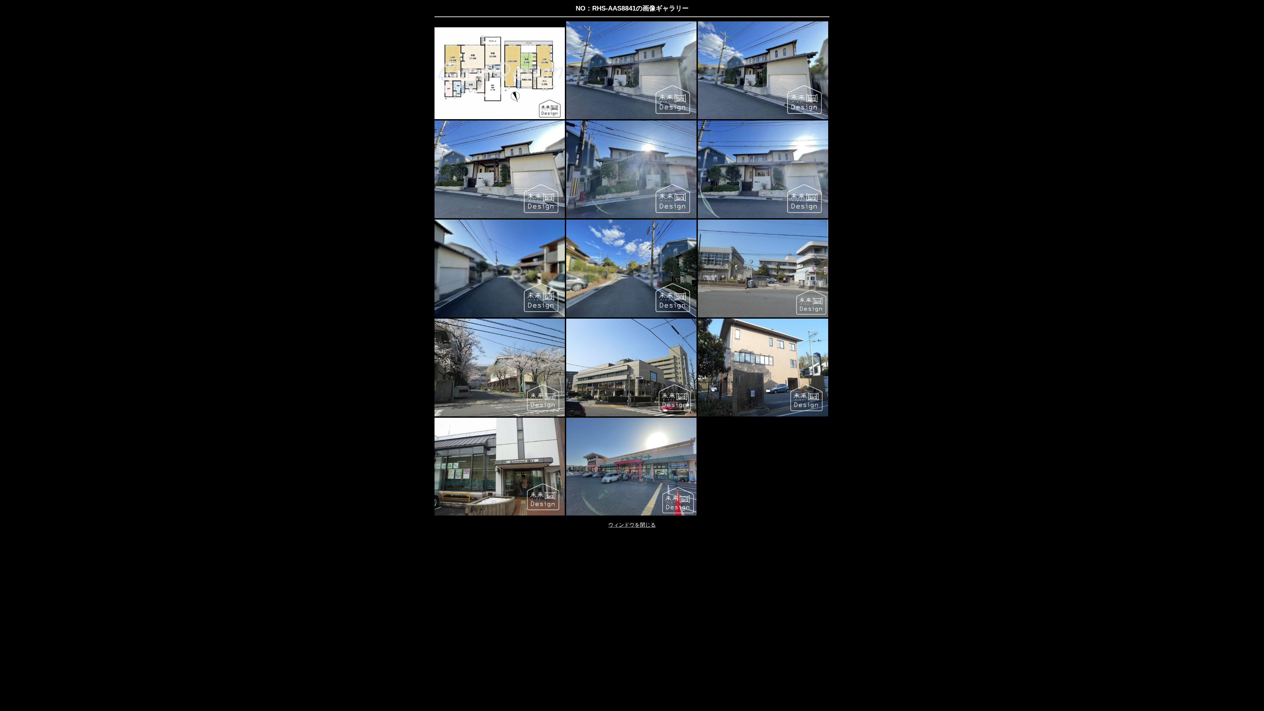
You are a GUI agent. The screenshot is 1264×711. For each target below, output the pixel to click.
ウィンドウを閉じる (632, 525)
